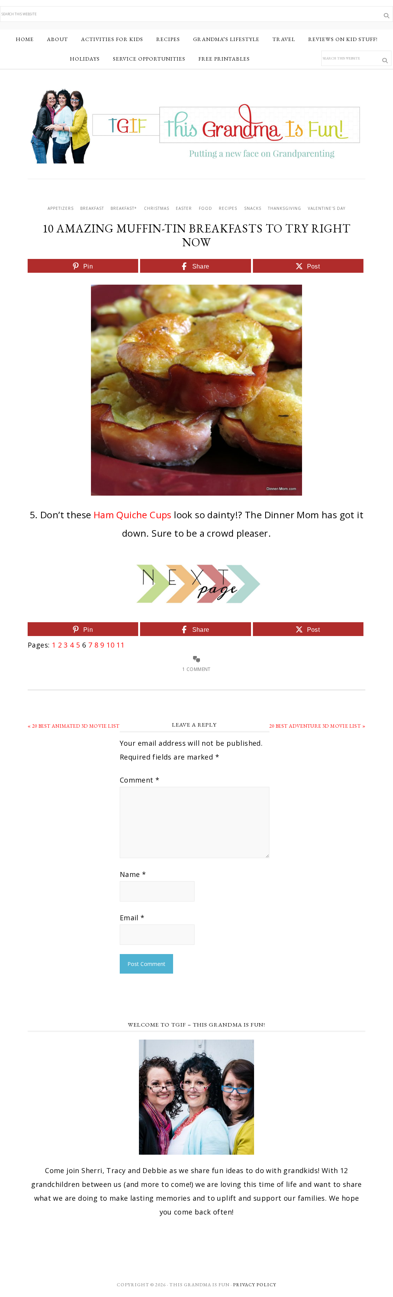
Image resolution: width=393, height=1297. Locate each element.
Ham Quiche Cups (133, 514)
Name (133, 874)
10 (110, 644)
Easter (184, 208)
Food (205, 208)
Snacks (252, 208)
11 (120, 644)
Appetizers (61, 208)
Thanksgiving (284, 208)
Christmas (156, 208)
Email (132, 917)
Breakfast (92, 208)
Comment (140, 779)
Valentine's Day (326, 208)
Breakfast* (124, 208)
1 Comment (196, 669)
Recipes (228, 208)
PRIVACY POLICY (254, 1285)
